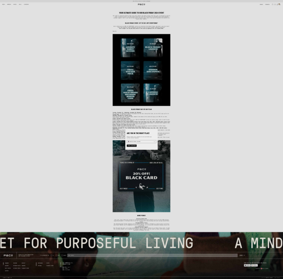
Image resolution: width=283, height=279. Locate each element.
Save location (132, 145)
